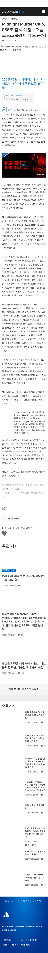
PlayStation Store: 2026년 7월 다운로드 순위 (34, 877)
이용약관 (7, 940)
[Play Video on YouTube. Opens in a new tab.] (40, 174)
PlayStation (15, 11)
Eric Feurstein (17, 96)
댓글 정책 (25, 945)
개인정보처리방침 (29, 940)
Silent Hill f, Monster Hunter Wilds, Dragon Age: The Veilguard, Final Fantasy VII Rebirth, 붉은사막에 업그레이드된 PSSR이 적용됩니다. (24, 621)
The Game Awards (14, 518)
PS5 (4, 518)
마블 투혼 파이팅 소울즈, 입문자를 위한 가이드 (35, 715)
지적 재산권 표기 (11, 945)
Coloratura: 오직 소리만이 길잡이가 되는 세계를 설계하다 (35, 738)
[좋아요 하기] (19, 585)
